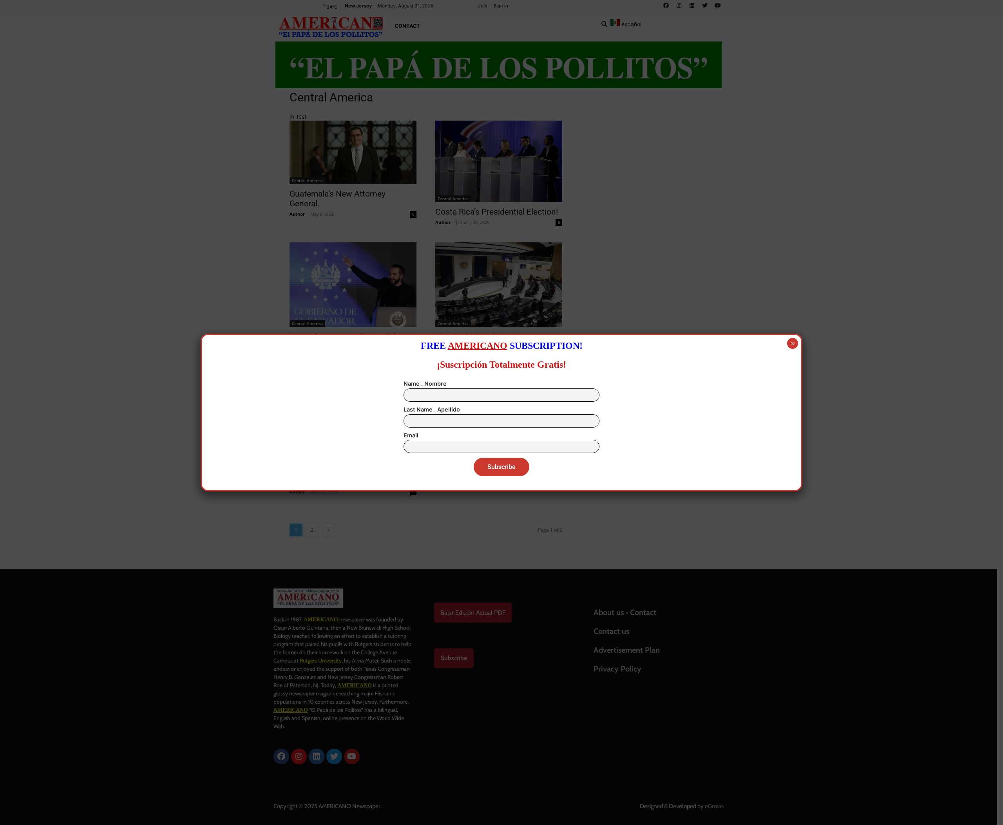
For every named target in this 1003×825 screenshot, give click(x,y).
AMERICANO (477, 346)
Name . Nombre (425, 383)
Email (411, 435)
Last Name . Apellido (432, 409)
